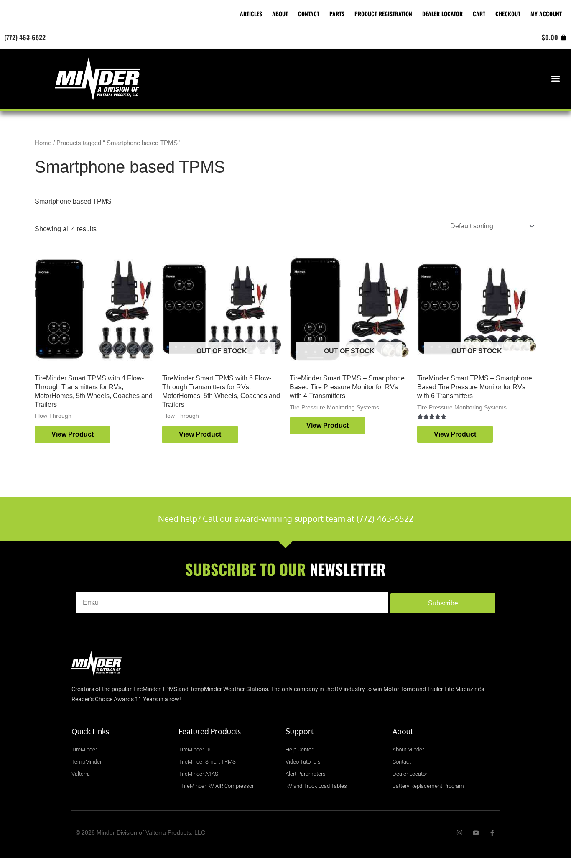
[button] (556, 79)
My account (546, 13)
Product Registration (383, 13)
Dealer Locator (442, 13)
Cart (479, 13)
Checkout (507, 13)
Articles (251, 13)
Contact (308, 13)
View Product (72, 434)
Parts (336, 13)
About (280, 13)
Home (43, 143)
